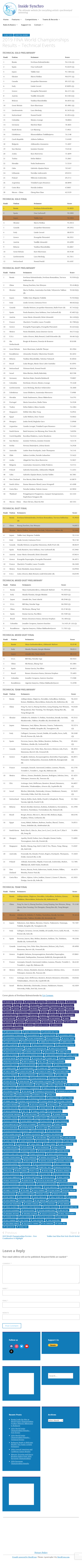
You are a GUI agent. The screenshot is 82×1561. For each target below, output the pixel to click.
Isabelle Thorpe (39, 1111)
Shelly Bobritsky (57, 1197)
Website (5, 1313)
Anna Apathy (65, 1052)
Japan (62, 1012)
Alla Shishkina (53, 1038)
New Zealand (10, 1018)
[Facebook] (11, 1346)
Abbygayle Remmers (12, 1032)
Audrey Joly (51, 1058)
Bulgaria (72, 1002)
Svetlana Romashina (13, 1204)
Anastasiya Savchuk (58, 1048)
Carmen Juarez (10, 1068)
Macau (34, 1015)
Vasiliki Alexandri (12, 1210)
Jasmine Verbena (61, 1114)
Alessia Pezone (50, 1035)
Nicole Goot (49, 1177)
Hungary (8, 1012)
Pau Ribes (26, 1190)
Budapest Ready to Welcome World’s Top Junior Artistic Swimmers (22, 1444)
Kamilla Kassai (46, 1124)
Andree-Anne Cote (33, 1052)
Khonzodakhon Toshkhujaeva (17, 1131)
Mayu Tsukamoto (62, 1164)
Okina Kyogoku (28, 1184)
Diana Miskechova (39, 1078)
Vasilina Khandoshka (46, 1210)
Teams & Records (50, 19)
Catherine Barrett (28, 1068)
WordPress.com (63, 1557)
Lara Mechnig (41, 1138)
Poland (23, 1018)
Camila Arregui (45, 1065)
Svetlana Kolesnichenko (59, 1200)
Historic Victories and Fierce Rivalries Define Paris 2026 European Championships (22, 1456)
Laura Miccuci (69, 1138)
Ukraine (30, 1025)
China (26, 1005)
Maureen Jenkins (11, 1164)
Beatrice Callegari (12, 1062)
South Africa (34, 1022)
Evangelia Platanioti (67, 1091)
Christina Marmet (22, 35)
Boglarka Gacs (11, 1065)
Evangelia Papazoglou (45, 1091)
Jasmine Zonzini (11, 1118)
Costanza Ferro (63, 1072)
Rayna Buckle (10, 1194)
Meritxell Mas (45, 1167)
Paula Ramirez (39, 1190)
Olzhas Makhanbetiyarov (15, 1187)
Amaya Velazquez (29, 1042)
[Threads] (11, 1351)
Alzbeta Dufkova (12, 1042)
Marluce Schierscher (13, 1161)
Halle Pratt (54, 1105)
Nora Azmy (62, 1181)
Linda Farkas (51, 1144)
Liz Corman (47, 995)
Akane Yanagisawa (31, 1032)
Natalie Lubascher (62, 1174)
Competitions (31, 19)
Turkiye (20, 1025)
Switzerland (71, 1022)
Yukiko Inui (61, 1223)
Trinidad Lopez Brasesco (31, 1207)
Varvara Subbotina (69, 1207)
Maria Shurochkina (12, 1157)
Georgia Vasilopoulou (28, 1101)
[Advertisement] (21, 1386)
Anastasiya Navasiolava (36, 1048)
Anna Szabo (72, 1055)
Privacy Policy (41, 1552)
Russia (44, 1018)
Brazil (62, 1002)
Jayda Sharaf (27, 1118)
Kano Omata (61, 1124)
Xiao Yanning (10, 1220)
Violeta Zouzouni (49, 1214)
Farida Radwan (24, 1095)
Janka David (45, 1114)
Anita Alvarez (50, 1052)
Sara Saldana (24, 1197)
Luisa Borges (27, 1147)
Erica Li (61, 1088)
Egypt (25, 1009)
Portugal (34, 1018)
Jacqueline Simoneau (13, 1114)
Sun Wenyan (41, 1200)
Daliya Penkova (11, 1075)
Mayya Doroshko (12, 1167)
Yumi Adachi (9, 1227)
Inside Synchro (31, 6)
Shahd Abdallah (40, 1197)
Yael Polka (24, 1220)
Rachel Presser (70, 1190)
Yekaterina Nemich (12, 1223)
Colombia (36, 1005)
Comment (7, 1263)
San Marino (55, 1018)
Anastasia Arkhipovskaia (43, 1045)
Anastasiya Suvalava (13, 1052)
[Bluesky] (21, 1346)
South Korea (48, 1022)
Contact (37, 25)
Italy (53, 1012)
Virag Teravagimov (67, 1214)
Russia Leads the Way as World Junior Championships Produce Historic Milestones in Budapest (22, 1422)
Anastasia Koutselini (65, 1045)
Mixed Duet (55, 1015)
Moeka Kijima (48, 1171)
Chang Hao (43, 1068)
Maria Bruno (64, 1151)
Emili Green (41, 1085)
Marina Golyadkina (48, 1157)
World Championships (13, 1028)
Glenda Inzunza (11, 1105)
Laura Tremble (10, 1141)
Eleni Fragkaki (10, 1085)
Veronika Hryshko (12, 1214)
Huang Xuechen (46, 1108)
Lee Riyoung (42, 1141)
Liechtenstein (10, 1015)
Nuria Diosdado (11, 1184)
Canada (8, 1005)
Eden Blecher (25, 1081)
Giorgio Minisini (47, 1101)
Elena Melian (61, 1081)
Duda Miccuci (10, 1081)
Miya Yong (35, 1171)
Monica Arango (64, 1171)
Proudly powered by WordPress (24, 1557)
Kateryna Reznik (28, 1128)
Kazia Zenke (43, 1128)
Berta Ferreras (29, 1062)
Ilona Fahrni (62, 1108)
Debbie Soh (9, 1078)
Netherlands (69, 1015)
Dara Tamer (62, 1075)
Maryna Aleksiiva (47, 1161)
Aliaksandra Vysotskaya (15, 1038)
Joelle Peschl (47, 1121)
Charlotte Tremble (59, 1068)
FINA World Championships (15, 1098)
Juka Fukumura (62, 1121)
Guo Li (24, 1105)
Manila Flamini (59, 1147)
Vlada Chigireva (26, 1217)
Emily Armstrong (57, 1085)
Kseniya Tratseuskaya (53, 1134)
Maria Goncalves (37, 1154)
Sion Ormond (10, 1200)
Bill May (43, 1062)
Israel (44, 1012)
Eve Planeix (9, 1095)
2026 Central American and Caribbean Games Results (21, 1450)
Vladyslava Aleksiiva (45, 1217)
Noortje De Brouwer (46, 1181)
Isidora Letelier (55, 1111)
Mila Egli (8, 1171)
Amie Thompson (11, 1045)
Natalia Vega (45, 1174)
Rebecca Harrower (27, 1194)
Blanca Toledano (57, 1062)
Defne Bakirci (23, 1078)
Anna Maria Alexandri (55, 1055)
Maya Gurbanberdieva (43, 1164)
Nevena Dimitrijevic (33, 1177)
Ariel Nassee (24, 1058)
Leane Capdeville (27, 1141)
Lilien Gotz (22, 1144)
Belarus (52, 1002)
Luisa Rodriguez (43, 1147)
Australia (30, 1002)
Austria (42, 1002)
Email (5, 1301)
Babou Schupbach (67, 1058)
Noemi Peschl (28, 1181)
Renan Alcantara (60, 1194)
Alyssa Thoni (69, 1038)
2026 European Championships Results (20, 1462)
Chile (17, 1005)
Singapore (9, 1022)
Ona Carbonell (35, 1187)
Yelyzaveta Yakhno (31, 1223)
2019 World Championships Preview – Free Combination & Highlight (19, 1235)
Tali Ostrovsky (49, 1204)
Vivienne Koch (10, 1217)
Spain (60, 1022)
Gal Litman (68, 1098)
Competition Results (52, 1005)
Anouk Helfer (10, 1058)
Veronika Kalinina (30, 1214)
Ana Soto (25, 1045)
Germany (45, 1009)
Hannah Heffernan (29, 1108)
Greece (70, 1009)
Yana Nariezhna (54, 1220)
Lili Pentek (9, 1144)
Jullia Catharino (29, 1124)
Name (5, 1288)
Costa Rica (69, 1005)
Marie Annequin (30, 1157)
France (35, 1009)
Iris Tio (25, 1111)
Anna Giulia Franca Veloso (31, 1055)
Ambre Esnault (68, 1042)
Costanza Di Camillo (44, 1072)
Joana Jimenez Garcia (30, 1121)
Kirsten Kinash (54, 1131)
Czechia (16, 1009)
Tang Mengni (64, 1204)
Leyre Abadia (56, 1141)
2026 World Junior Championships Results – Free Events (20, 1430)
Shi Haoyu (72, 1197)
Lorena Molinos (11, 1147)
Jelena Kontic (41, 1118)
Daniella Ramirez (46, 1075)
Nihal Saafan (64, 1177)
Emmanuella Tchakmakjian (29, 1088)
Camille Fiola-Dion (63, 1065)
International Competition (27, 1012)
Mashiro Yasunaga (65, 1161)
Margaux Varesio (28, 1151)
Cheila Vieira (10, 1072)
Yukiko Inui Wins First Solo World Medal (63, 1234)
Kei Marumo (56, 1128)
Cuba (7, 1009)
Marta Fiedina (30, 1161)
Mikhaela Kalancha (62, 1167)
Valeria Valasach (51, 1207)
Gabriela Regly (54, 1098)
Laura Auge (55, 1138)
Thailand (8, 1025)
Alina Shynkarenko (36, 1038)
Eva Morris (28, 1091)
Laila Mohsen (27, 1138)
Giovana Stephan (64, 1101)
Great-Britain (58, 1009)
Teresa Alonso (11, 1207)
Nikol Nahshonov (12, 1181)
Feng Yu (52, 1095)
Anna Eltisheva (11, 1055)
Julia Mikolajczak (12, 1124)
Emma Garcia (10, 1088)
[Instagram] (16, 1346)
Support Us (26, 25)
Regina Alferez (44, 1194)
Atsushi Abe (38, 1058)
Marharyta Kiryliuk (47, 1151)
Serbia (67, 1018)
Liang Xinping (70, 1141)
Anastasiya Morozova (14, 1048)
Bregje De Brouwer (28, 1065)
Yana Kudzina (38, 1220)
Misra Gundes (21, 1171)
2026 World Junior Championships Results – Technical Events (20, 1437)
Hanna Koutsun (11, 1108)
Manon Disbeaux (11, 1151)
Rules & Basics (9, 25)
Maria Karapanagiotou (58, 1154)
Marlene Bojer (65, 1157)
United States (42, 1025)
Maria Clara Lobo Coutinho (16, 1154)
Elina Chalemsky (27, 1085)
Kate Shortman (11, 1128)
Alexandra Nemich (67, 1035)
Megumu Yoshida (29, 1167)
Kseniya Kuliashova (33, 1134)
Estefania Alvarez (12, 1091)
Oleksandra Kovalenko (47, 1184)
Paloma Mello (66, 1187)
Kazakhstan (73, 1012)
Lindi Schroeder (66, 1144)
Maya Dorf (26, 1164)
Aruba (20, 1002)
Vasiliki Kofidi (28, 1210)
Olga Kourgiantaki (68, 1184)
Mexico (44, 1015)
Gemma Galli (10, 1101)
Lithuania (24, 1015)
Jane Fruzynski (31, 1114)
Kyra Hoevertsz (11, 1138)
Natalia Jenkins (30, 1174)
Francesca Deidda (37, 1098)
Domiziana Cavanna (58, 1078)
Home (6, 19)
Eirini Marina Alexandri (43, 1081)
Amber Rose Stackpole (49, 1042)
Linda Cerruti (36, 1144)
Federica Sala (39, 1095)
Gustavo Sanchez (38, 1105)
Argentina (9, 1002)
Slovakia (21, 1022)
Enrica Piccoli (49, 1088)
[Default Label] (26, 1346)
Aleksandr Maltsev (50, 1032)
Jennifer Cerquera (58, 1118)
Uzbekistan (57, 1025)
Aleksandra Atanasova (14, 1035)
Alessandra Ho (34, 1035)
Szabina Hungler (32, 1204)
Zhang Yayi (23, 1227)
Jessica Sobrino (11, 1121)
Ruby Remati (9, 1197)
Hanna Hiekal (68, 1105)
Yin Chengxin (48, 1223)
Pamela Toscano (11, 1190)
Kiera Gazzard (38, 1131)
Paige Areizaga (51, 1187)
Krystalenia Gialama (13, 1134)
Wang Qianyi (62, 1217)
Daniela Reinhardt (29, 1075)
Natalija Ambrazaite (13, 1177)
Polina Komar (54, 1190)
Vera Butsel (63, 1210)
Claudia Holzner (25, 1072)
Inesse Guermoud (11, 1111)
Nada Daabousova (12, 1174)
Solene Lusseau (26, 1200)
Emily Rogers (73, 1085)
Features (16, 19)
